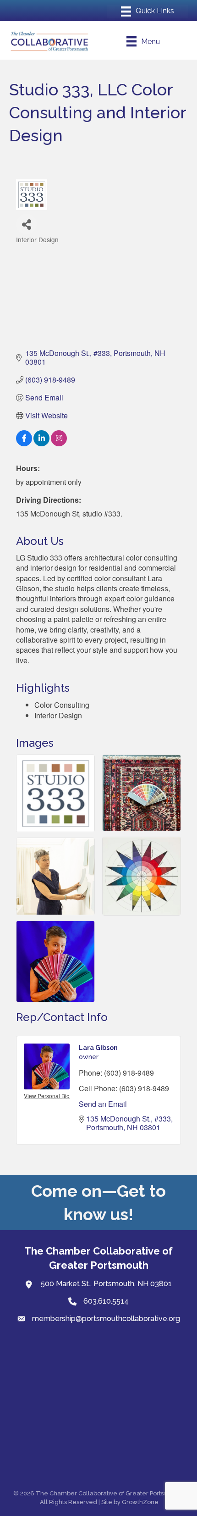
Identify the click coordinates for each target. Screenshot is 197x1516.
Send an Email (103, 1104)
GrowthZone (140, 1502)
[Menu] (147, 11)
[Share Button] (26, 224)
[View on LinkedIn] (41, 443)
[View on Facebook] (24, 443)
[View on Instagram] (59, 443)
